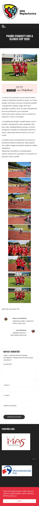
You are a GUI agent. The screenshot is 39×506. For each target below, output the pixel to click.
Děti (21, 87)
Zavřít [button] (19, 501)
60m (17, 87)
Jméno (7, 385)
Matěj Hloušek (27, 90)
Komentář (8, 364)
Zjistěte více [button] (12, 496)
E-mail (7, 395)
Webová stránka (10, 406)
